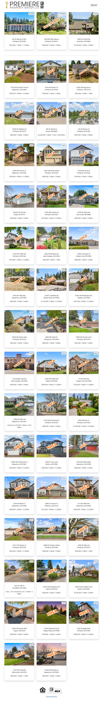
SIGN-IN (94, 5)
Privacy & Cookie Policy (51, 696)
